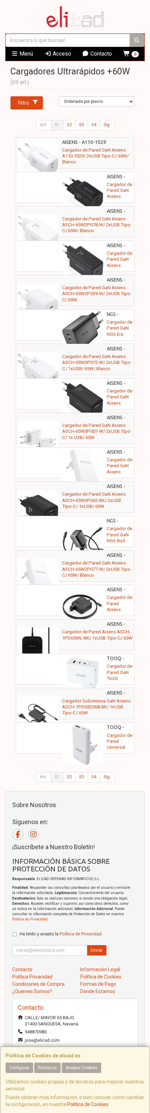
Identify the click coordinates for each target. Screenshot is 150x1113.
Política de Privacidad (29, 919)
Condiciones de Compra (38, 984)
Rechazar (47, 1067)
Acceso (61, 53)
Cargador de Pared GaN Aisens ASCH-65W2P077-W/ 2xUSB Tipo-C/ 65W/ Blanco (97, 569)
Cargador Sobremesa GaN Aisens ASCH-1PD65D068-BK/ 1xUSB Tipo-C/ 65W (96, 707)
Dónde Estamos (97, 991)
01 (57, 124)
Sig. (107, 124)
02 (69, 124)
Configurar (19, 1067)
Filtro (23, 103)
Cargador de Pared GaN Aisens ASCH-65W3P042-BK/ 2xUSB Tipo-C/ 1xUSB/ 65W (94, 500)
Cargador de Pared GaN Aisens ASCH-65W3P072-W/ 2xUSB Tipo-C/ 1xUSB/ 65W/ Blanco (97, 362)
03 (81, 124)
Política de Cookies (87, 1104)
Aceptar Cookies (81, 1067)
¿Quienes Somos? (32, 991)
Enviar (97, 950)
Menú (25, 53)
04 (93, 124)
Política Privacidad (32, 977)
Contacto (100, 53)
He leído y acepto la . (61, 933)
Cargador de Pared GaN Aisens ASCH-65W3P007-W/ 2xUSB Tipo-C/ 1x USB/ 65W (97, 431)
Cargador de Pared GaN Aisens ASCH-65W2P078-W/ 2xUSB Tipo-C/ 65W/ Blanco (97, 225)
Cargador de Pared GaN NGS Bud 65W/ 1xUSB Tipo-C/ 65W (120, 540)
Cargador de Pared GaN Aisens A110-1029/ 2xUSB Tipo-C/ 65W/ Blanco (95, 156)
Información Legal (100, 969)
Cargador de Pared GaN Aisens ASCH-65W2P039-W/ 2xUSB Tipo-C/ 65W (97, 293)
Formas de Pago (98, 984)
